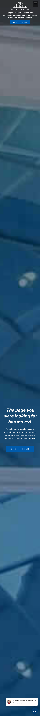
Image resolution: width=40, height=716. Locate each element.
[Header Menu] (35, 4)
